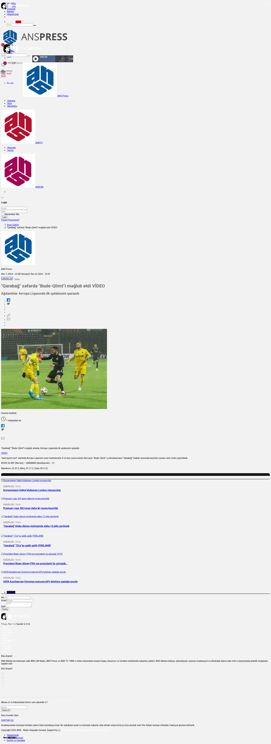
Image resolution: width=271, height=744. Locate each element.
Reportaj (11, 147)
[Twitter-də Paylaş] (8, 304)
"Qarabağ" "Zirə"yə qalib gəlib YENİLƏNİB (27, 545)
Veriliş (10, 150)
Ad (2, 597)
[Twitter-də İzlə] (2, 678)
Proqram (7, 648)
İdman (17, 279)
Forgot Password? (10, 220)
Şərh (3, 606)
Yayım (5, 627)
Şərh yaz (11, 592)
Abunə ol (5, 710)
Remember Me (12, 214)
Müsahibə (12, 106)
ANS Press (62, 95)
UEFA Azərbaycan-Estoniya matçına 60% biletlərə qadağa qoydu (40, 581)
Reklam (10, 11)
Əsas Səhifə (13, 224)
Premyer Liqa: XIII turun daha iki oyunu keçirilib (30, 508)
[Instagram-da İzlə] (3, 687)
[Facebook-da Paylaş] (8, 301)
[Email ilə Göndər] (8, 320)
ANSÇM (39, 187)
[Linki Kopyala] (8, 316)
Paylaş (5, 609)
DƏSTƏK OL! (7, 720)
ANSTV (39, 142)
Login (4, 217)
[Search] (18, 22)
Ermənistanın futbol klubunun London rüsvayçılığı (32, 490)
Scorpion (105, 730)
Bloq (9, 103)
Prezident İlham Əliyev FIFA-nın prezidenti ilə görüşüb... (35, 563)
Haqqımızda (13, 14)
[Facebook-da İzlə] (3, 674)
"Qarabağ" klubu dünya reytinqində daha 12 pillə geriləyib (36, 526)
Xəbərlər (11, 100)
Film (5, 651)
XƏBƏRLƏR (7, 279)
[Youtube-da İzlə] (3, 682)
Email (3, 600)
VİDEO (4, 453)
